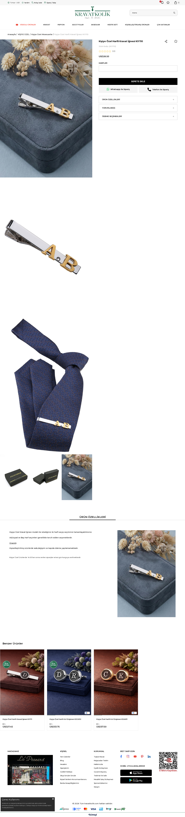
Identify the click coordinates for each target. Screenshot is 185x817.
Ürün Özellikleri (111, 99)
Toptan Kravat (99, 757)
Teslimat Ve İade (100, 776)
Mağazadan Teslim (101, 760)
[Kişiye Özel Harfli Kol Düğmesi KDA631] (116, 682)
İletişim (97, 787)
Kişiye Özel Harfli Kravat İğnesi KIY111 (17, 719)
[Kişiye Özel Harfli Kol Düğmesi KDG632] (69, 682)
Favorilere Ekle (40, 654)
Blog (62, 760)
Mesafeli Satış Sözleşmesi (103, 779)
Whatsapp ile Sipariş (120, 89)
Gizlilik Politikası (66, 772)
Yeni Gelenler (65, 757)
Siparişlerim (64, 768)
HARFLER (103, 63)
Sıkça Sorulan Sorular (68, 776)
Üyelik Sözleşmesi (101, 768)
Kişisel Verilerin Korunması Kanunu (73, 779)
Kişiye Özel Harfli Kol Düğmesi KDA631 (111, 719)
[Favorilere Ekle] (175, 41)
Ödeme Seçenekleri (112, 116)
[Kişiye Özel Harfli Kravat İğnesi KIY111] (22, 682)
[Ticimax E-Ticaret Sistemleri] (92, 815)
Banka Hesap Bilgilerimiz (69, 783)
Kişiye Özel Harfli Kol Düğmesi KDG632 (65, 719)
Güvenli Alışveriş (100, 772)
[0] (175, 3)
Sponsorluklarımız (100, 783)
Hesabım (63, 764)
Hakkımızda (98, 764)
